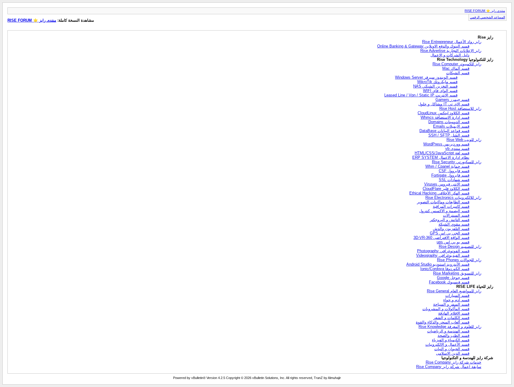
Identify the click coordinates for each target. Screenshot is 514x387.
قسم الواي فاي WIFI (440, 90)
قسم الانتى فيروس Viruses (446, 184)
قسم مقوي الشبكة (453, 224)
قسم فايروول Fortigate (450, 175)
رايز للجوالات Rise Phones (459, 260)
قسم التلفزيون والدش (451, 228)
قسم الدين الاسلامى (452, 353)
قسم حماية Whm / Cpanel (447, 166)
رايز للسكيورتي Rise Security (456, 162)
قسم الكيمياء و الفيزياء (450, 340)
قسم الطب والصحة (453, 335)
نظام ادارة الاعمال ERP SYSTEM (440, 157)
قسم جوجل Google (453, 277)
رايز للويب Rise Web (463, 139)
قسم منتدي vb (457, 148)
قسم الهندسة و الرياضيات (448, 331)
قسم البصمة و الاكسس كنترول (444, 211)
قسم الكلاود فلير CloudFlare (446, 188)
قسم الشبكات (457, 73)
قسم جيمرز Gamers (452, 99)
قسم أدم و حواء (456, 300)
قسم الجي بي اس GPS (449, 233)
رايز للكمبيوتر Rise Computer (456, 64)
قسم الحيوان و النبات (451, 349)
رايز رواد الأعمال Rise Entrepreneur (451, 41)
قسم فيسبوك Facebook (449, 282)
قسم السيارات (457, 295)
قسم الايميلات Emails (451, 126)
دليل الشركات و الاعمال (449, 55)
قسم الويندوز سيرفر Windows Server (426, 77)
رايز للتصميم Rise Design (460, 246)
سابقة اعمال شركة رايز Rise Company (448, 366)
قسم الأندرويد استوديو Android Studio (437, 264)
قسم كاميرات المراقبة (451, 206)
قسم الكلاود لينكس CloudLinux (443, 113)
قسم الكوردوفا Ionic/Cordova (444, 269)
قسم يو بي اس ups (453, 242)
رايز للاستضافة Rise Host (460, 108)
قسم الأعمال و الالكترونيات (447, 344)
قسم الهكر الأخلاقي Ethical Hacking (439, 193)
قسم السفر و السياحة (451, 304)
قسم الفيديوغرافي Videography (442, 255)
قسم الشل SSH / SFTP (448, 135)
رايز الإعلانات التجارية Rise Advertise (450, 50)
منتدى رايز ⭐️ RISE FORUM (485, 10)
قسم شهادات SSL (454, 179)
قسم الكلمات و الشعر (451, 317)
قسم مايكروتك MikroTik (437, 82)
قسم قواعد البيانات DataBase (444, 131)
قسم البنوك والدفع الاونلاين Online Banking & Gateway (423, 46)
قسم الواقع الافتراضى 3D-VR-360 (441, 237)
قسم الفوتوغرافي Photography (443, 251)
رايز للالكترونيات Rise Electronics (453, 197)
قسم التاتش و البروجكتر (449, 220)
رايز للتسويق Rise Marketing (457, 273)
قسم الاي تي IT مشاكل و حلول (443, 104)
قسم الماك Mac (455, 68)
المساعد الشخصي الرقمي (487, 17)
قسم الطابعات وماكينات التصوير (443, 202)
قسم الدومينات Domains (448, 122)
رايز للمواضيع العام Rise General (454, 291)
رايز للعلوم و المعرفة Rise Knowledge (450, 326)
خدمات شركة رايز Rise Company (453, 362)
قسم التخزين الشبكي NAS (435, 86)
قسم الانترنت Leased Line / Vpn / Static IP (420, 95)
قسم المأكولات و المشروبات (445, 309)
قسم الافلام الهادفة (453, 313)
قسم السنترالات (456, 215)
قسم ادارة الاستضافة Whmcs (445, 117)
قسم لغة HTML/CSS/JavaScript (442, 153)
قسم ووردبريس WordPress (446, 144)
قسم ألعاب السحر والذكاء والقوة (442, 322)
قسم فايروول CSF (454, 171)
